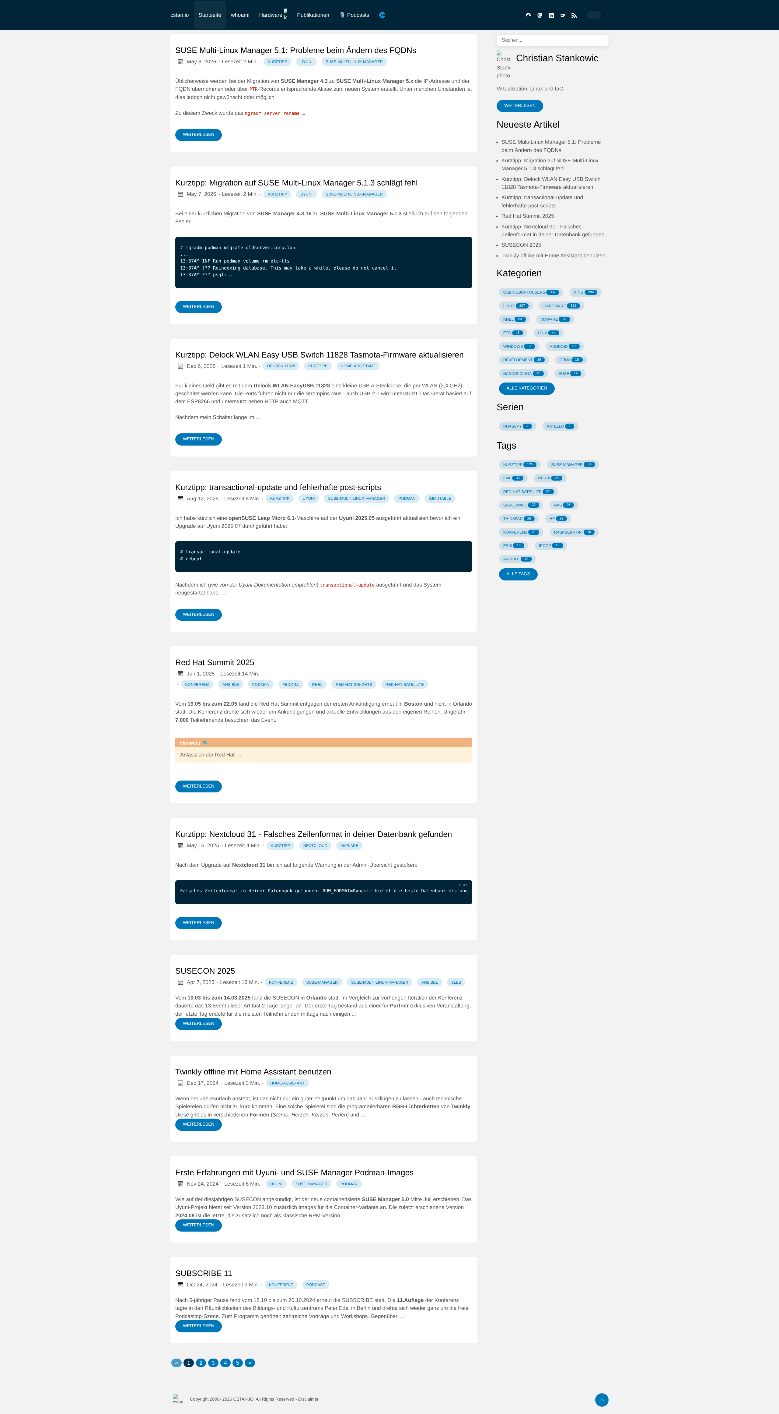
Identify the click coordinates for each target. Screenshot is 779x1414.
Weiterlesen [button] (520, 105)
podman (406, 498)
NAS (562, 505)
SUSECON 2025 (205, 970)
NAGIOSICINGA (521, 373)
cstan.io (179, 15)
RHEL (512, 319)
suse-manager (322, 982)
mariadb (349, 845)
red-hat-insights (354, 684)
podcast (315, 1284)
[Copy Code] (447, 231)
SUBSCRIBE (357, 1300)
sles (456, 982)
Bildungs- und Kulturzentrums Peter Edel (301, 1308)
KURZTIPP (518, 464)
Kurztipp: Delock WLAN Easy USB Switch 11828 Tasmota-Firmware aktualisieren (319, 354)
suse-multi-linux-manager (354, 61)
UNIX (547, 332)
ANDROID (563, 346)
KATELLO (559, 426)
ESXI (512, 545)
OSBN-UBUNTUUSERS (529, 292)
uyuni (306, 61)
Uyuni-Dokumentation (264, 585)
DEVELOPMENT (522, 360)
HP (556, 518)
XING (584, 292)
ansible (230, 684)
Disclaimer (308, 1399)
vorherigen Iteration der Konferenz (422, 998)
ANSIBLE (515, 559)
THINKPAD (517, 518)
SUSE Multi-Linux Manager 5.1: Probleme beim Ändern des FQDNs (295, 50)
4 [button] (225, 1363)
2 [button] (201, 1363)
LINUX (514, 306)
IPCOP (549, 545)
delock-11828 (281, 366)
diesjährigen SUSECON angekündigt (248, 1199)
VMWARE (553, 319)
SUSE (568, 373)
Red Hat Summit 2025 (214, 662)
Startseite (210, 15)
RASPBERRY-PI (572, 532)
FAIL (511, 478)
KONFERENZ (519, 532)
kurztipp (277, 61)
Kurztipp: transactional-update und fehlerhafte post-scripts (278, 487)
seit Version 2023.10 (247, 1207)
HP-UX (548, 478)
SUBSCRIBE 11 (203, 1273)
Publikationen (313, 15)
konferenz (197, 684)
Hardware (270, 15)
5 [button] (237, 1363)
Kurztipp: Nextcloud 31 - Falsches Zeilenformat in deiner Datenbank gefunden (313, 834)
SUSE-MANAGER (571, 464)
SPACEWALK (519, 505)
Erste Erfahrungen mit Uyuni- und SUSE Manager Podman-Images (294, 1172)
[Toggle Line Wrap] (460, 875)
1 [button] (188, 1363)
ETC (511, 332)
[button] (176, 1363)
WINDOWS (517, 346)
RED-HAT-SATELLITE (526, 491)
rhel (317, 684)
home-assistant (358, 366)
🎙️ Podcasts (354, 15)
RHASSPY (516, 426)
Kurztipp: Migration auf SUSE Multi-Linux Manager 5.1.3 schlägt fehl (296, 182)
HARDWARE (559, 306)
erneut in (402, 704)
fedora (290, 684)
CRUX (569, 360)
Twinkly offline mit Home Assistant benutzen (253, 1071)
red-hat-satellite (405, 684)
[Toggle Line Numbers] (460, 231)
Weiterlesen (198, 134)
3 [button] (213, 1363)
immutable (440, 498)
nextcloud (315, 845)
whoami (240, 15)
